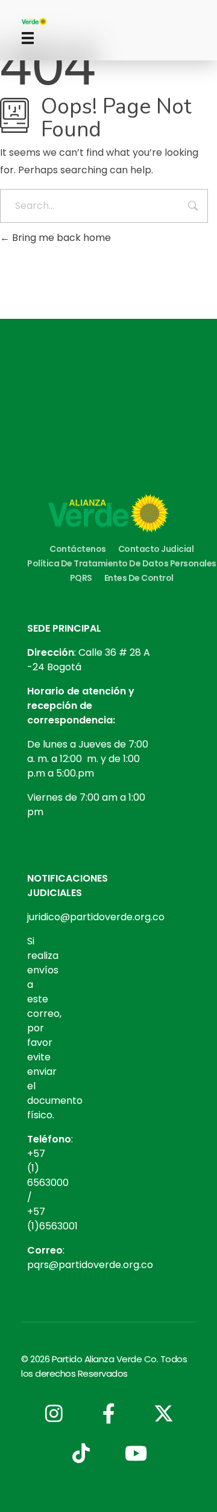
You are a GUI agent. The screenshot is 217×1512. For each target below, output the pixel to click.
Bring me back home (60, 238)
